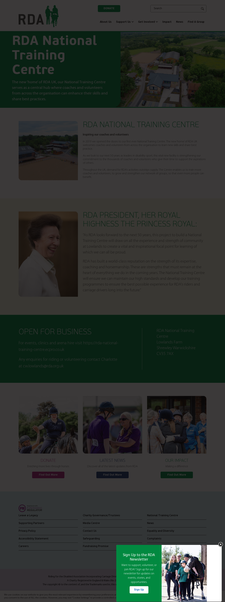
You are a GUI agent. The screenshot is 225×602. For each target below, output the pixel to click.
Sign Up (139, 590)
